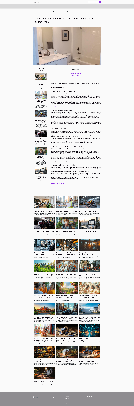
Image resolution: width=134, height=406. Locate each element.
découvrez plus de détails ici (56, 106)
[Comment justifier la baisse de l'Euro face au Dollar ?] (67, 330)
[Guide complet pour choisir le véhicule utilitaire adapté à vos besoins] (89, 309)
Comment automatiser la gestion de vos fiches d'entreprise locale (41, 177)
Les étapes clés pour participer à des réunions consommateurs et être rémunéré (43, 297)
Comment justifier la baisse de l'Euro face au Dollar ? (66, 339)
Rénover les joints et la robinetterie (75, 78)
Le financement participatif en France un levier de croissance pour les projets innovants (67, 276)
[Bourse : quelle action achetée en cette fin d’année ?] (44, 351)
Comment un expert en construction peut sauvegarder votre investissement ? (41, 102)
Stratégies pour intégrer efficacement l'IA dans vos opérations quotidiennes (44, 253)
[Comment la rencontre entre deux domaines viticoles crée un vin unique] (67, 287)
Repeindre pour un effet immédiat (76, 71)
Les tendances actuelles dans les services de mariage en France (88, 296)
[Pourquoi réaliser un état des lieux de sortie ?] (89, 330)
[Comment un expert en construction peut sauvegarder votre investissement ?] (41, 95)
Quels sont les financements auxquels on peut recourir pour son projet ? (89, 361)
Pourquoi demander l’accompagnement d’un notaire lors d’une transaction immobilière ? (67, 361)
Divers (83, 6)
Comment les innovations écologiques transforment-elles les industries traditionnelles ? (41, 121)
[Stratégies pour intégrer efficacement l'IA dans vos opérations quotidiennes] (44, 244)
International (59, 6)
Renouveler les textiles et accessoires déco (76, 77)
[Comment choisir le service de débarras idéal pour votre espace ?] (89, 266)
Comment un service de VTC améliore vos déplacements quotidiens (66, 318)
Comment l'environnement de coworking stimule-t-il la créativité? (41, 83)
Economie (51, 6)
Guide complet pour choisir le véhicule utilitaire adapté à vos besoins (89, 318)
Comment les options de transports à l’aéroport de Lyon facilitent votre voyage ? (41, 140)
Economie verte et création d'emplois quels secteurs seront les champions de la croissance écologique (44, 276)
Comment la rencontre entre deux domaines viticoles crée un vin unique (66, 296)
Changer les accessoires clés (75, 73)
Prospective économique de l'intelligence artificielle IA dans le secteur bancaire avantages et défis (66, 254)
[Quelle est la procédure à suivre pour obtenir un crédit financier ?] (44, 373)
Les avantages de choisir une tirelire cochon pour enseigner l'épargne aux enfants (44, 340)
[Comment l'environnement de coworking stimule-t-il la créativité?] (41, 76)
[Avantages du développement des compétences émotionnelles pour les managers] (41, 151)
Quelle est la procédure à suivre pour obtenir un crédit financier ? (44, 382)
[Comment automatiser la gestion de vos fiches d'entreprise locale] (41, 170)
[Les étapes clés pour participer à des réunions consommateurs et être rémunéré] (44, 287)
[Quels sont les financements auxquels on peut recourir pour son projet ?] (89, 351)
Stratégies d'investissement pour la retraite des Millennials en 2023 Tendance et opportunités (88, 254)
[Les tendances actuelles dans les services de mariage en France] (89, 287)
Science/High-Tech (75, 6)
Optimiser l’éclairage (75, 75)
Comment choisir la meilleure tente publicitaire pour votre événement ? (43, 318)
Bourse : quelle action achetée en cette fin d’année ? (44, 361)
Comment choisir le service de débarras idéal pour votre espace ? (88, 275)
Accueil (34, 11)
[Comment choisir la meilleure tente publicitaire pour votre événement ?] (44, 309)
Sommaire (76, 70)
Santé (66, 6)
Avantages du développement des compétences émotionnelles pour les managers (41, 158)
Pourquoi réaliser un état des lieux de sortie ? (89, 339)
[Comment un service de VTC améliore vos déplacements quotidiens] (67, 309)
